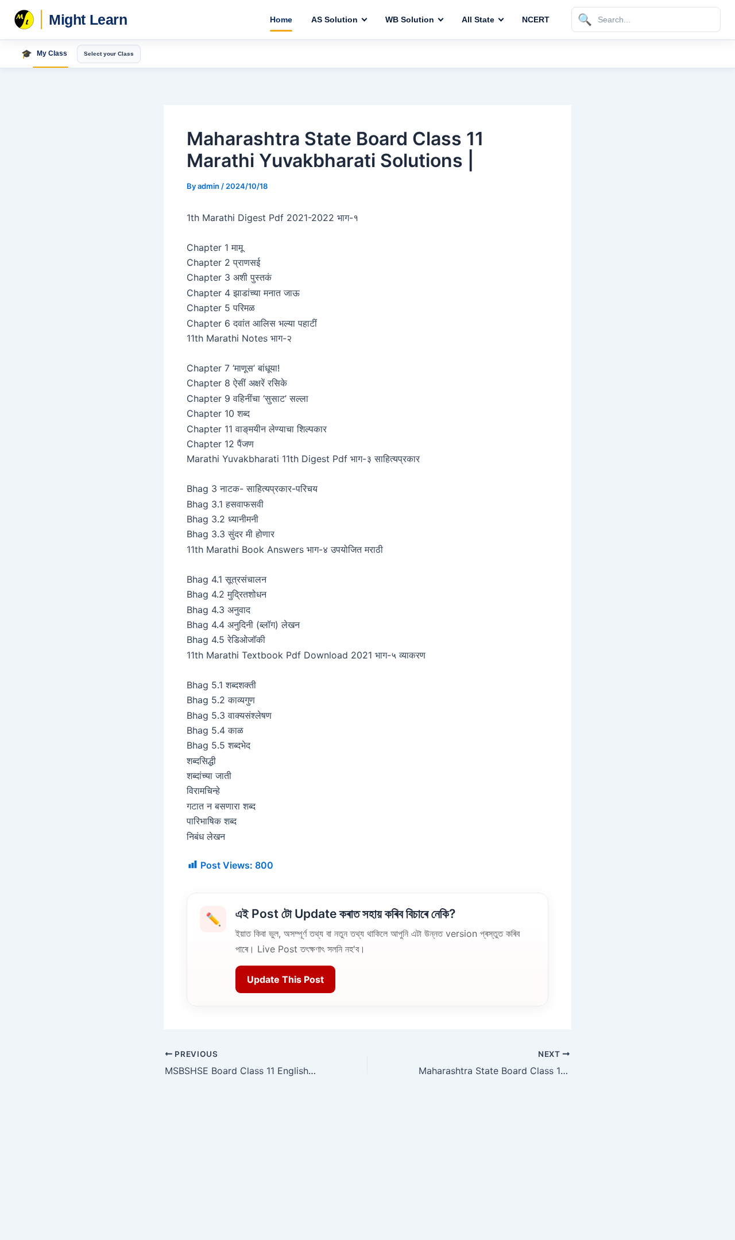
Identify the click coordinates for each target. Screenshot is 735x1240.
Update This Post (285, 979)
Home (281, 19)
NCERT (536, 19)
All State (478, 19)
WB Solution (409, 19)
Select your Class (109, 54)
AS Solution (334, 19)
